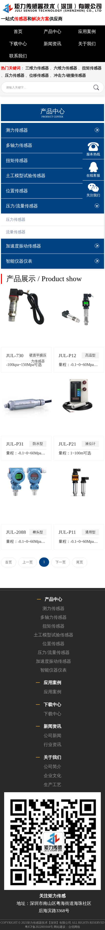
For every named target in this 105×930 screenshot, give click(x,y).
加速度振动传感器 (23, 246)
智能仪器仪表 (19, 261)
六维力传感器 (65, 68)
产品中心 (52, 31)
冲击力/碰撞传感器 (70, 75)
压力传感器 (14, 75)
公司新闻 (52, 735)
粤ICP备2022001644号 (39, 927)
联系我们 (18, 55)
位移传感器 (39, 75)
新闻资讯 (52, 43)
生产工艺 (52, 784)
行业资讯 (52, 744)
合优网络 (74, 927)
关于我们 (87, 43)
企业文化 (52, 775)
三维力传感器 (37, 68)
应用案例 (87, 31)
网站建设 (59, 927)
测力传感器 (17, 130)
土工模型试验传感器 (25, 175)
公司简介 (52, 766)
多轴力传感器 (19, 145)
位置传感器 (17, 190)
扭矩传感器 (92, 68)
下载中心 (18, 43)
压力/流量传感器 (22, 205)
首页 (18, 31)
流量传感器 (15, 232)
